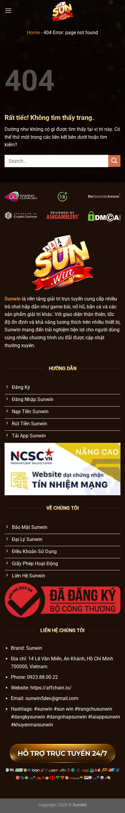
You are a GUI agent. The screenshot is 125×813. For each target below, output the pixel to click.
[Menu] (8, 10)
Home (33, 32)
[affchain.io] (62, 10)
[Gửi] (114, 161)
